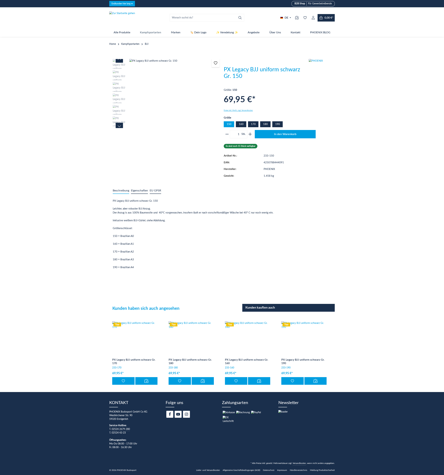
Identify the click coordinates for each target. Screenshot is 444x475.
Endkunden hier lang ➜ (122, 4)
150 (229, 124)
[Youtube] (178, 414)
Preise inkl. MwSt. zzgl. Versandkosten (238, 110)
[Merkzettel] (305, 18)
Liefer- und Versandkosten (208, 470)
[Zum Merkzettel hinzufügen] (216, 63)
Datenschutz (268, 470)
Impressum (282, 470)
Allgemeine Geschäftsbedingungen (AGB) (241, 470)
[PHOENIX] (322, 72)
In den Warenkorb (285, 134)
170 (253, 124)
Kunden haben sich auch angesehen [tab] (146, 308)
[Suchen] (240, 18)
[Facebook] (169, 414)
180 (265, 124)
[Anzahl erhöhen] (250, 134)
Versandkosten (299, 463)
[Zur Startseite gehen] (122, 17)
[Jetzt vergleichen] (297, 18)
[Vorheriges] (119, 59)
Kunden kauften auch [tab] (260, 307)
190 (277, 124)
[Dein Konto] (313, 18)
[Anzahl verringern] (226, 134)
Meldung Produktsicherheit (322, 470)
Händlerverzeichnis (298, 470)
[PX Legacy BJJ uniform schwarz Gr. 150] (174, 61)
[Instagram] (186, 414)
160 (241, 124)
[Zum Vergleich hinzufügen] (146, 381)
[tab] (121, 191)
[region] (166, 93)
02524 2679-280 (121, 429)
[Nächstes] (119, 126)
